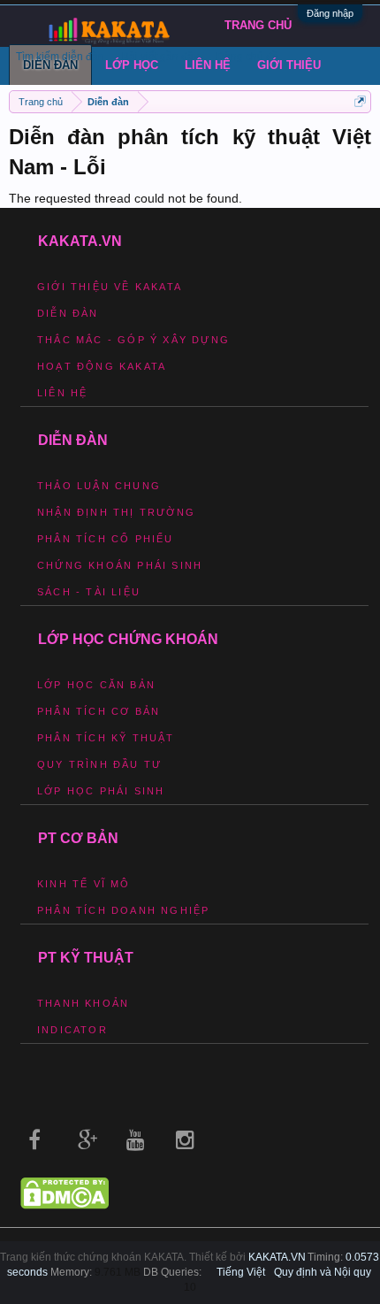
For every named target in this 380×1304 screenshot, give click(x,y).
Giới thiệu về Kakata (109, 286)
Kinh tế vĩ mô (84, 883)
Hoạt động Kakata (101, 366)
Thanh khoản (83, 1003)
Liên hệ (208, 65)
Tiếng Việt (241, 1272)
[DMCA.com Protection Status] (64, 1205)
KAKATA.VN (277, 1257)
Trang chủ (258, 25)
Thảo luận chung (99, 485)
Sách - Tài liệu (89, 592)
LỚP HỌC (131, 65)
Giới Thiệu (289, 65)
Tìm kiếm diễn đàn (60, 56)
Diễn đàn (68, 313)
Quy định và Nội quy (322, 1272)
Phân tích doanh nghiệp (123, 910)
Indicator (72, 1029)
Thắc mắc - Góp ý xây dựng (133, 339)
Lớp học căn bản (96, 684)
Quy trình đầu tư (99, 764)
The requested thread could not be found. (125, 198)
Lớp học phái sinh (100, 791)
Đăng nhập (330, 13)
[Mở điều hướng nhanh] (360, 101)
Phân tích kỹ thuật (106, 738)
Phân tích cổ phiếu (105, 538)
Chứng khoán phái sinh (119, 565)
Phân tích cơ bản (98, 711)
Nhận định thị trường (116, 512)
